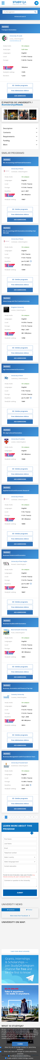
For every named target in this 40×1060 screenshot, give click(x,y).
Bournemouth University (19, 630)
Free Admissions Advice (20, 91)
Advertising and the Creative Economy (16, 301)
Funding (6, 140)
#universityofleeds (12, 104)
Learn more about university (20, 951)
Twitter (29, 909)
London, (13, 310)
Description (7, 128)
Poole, (13, 633)
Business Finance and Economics (14, 555)
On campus (25, 46)
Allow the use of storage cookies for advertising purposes (20, 1048)
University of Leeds (16, 36)
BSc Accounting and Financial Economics (17, 163)
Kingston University (17, 307)
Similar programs (21, 85)
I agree (20, 1044)
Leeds (11, 39)
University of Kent (17, 375)
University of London (18, 439)
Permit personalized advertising (20, 1056)
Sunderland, (14, 766)
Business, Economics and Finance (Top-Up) (17, 688)
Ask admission (20, 96)
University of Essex (17, 169)
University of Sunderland (19, 763)
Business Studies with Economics (14, 623)
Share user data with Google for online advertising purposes (20, 1052)
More (5, 145)
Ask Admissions (20, 220)
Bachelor (5, 27)
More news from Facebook (19, 915)
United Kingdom (18, 39)
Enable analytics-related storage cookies (20, 1058)
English (24, 53)
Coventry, (14, 697)
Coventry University (17, 694)
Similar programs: (13, 153)
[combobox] (20, 857)
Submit (20, 893)
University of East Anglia (19, 561)
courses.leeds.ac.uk (15, 41)
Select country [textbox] (9, 857)
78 (33, 817)
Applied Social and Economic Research (16, 490)
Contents (7, 132)
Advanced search (20, 16)
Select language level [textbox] (11, 861)
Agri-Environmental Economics (13, 369)
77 (30, 817)
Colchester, (14, 172)
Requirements (9, 136)
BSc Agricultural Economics (12, 433)
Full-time (25, 49)
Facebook (11, 909)
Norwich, (14, 564)
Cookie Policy (22, 1038)
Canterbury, (14, 378)
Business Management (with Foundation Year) (19, 757)
